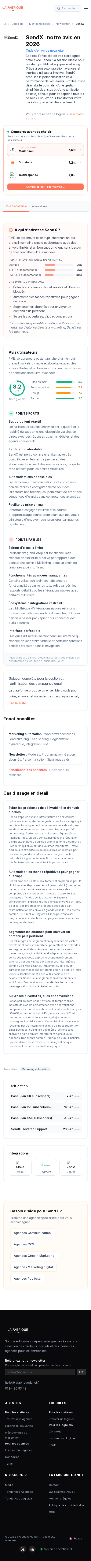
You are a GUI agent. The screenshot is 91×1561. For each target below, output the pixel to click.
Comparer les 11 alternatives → (45, 186)
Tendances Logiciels (19, 1498)
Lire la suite (17, 703)
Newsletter (63, 23)
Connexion (12, 1456)
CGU (52, 1512)
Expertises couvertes (19, 1425)
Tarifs (9, 1463)
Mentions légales (60, 1498)
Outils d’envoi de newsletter (45, 50)
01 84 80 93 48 (15, 1388)
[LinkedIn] (32, 1549)
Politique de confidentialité (66, 1505)
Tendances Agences (19, 1491)
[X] (22, 1549)
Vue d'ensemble (16, 206)
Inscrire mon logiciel (62, 1438)
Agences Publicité (27, 1278)
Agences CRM (24, 1244)
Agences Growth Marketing (34, 1255)
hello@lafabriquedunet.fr (22, 1382)
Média (9, 1485)
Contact (54, 1485)
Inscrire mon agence (19, 1450)
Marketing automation (35, 1069)
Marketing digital (39, 23)
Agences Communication (32, 1233)
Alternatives (39, 206)
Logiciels (17, 23)
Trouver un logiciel (61, 1419)
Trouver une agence (18, 1419)
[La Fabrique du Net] (12, 8)
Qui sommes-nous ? (62, 1491)
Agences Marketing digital (33, 1267)
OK (81, 1372)
